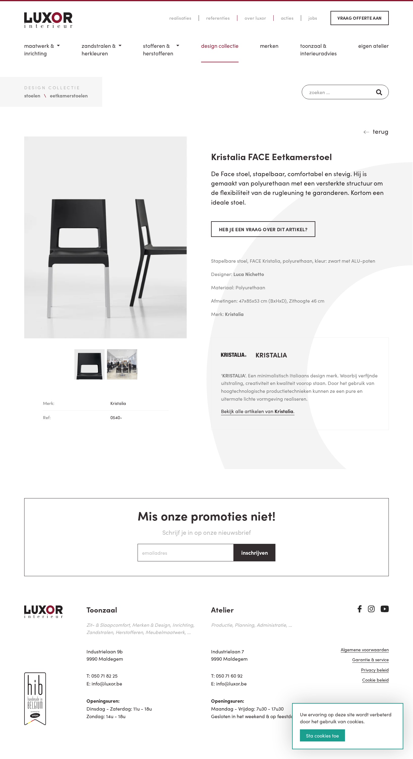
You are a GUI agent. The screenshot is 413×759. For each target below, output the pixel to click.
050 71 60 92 (229, 675)
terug (381, 131)
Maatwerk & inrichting (39, 49)
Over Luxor (255, 18)
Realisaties (180, 18)
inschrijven (254, 552)
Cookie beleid (375, 680)
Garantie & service (370, 659)
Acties (287, 18)
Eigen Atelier (373, 45)
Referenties (218, 18)
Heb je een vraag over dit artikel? (263, 229)
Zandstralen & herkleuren (98, 49)
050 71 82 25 (104, 675)
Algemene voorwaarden (365, 649)
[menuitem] (42, 52)
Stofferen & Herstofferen (158, 49)
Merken (269, 45)
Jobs (312, 18)
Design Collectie (220, 45)
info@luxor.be (107, 683)
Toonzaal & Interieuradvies (318, 49)
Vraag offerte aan (359, 18)
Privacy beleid (375, 670)
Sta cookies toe (322, 735)
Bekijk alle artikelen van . (257, 411)
